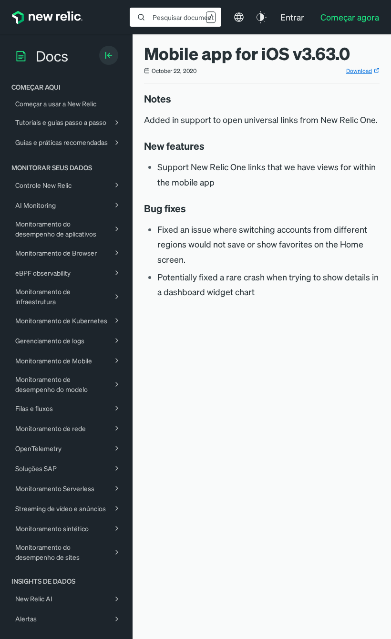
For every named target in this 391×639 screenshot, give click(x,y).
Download (359, 70)
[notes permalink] (176, 98)
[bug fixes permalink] (191, 208)
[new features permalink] (209, 146)
